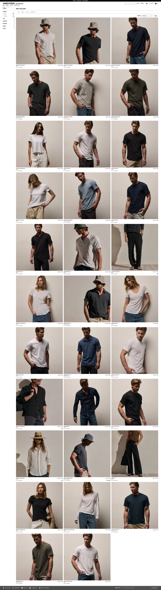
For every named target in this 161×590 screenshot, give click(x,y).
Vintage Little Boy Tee (20, 220)
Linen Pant (113, 478)
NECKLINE (5, 23)
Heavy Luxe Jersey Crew (68, 581)
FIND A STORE (7, 587)
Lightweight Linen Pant (115, 271)
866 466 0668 (16, 587)
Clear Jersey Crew (67, 168)
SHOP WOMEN (85, 0)
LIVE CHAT (25, 587)
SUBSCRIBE (154, 587)
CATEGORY (5, 21)
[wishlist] (147, 3)
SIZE (4, 18)
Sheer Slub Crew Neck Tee (20, 323)
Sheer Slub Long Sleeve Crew (69, 529)
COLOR (4, 28)
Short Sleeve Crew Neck (20, 65)
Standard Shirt (66, 426)
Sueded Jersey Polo (19, 271)
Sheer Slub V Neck (114, 323)
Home (4, 7)
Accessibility (34, 587)
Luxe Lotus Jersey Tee (115, 426)
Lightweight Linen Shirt (20, 426)
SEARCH (137, 3)
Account (151, 3)
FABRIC (4, 26)
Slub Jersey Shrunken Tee (20, 168)
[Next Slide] (61, 40)
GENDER (4, 11)
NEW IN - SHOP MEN (77, 0)
